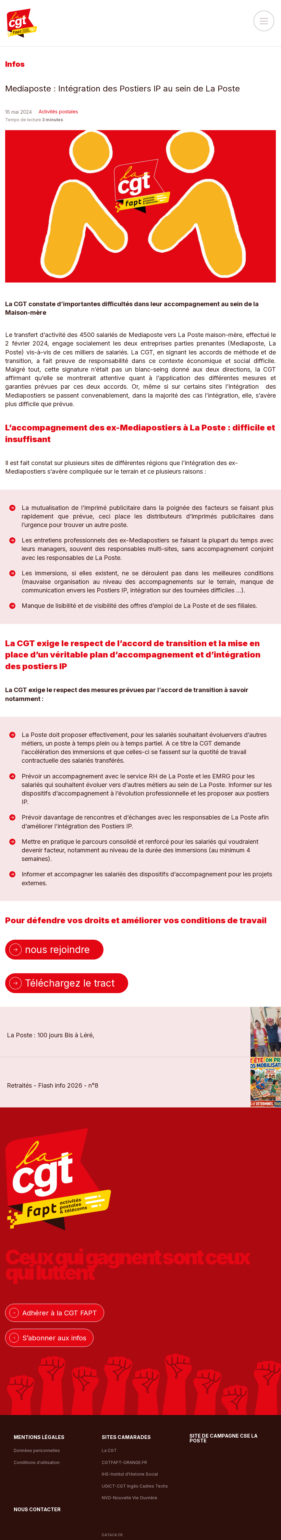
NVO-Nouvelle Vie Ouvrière (129, 1497)
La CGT (109, 1450)
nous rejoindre (57, 949)
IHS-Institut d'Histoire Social (130, 1474)
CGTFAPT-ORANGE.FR (124, 1462)
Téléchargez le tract (69, 983)
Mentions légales (39, 1437)
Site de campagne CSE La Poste (224, 1438)
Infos (15, 64)
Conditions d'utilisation (37, 1462)
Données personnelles (37, 1450)
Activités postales (58, 111)
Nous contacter (37, 1509)
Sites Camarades (126, 1437)
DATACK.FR (112, 1535)
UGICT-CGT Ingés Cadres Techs (135, 1486)
